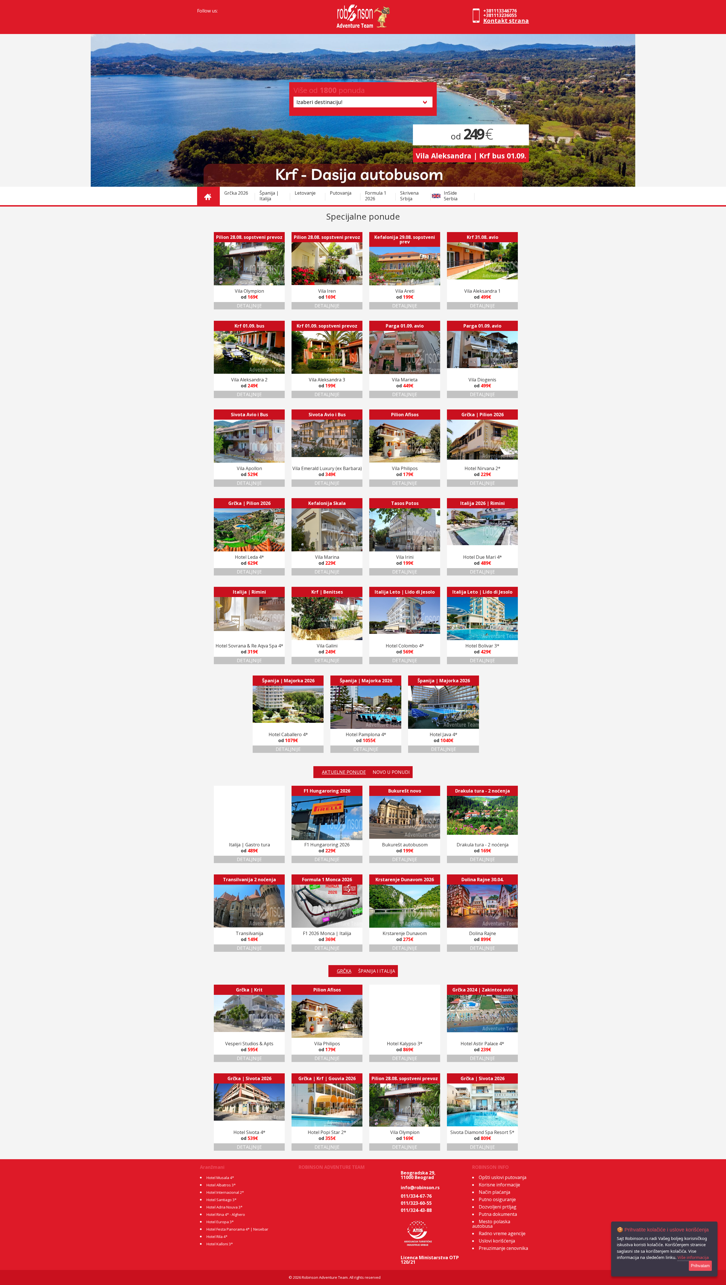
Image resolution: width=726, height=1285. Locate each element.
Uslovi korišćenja (497, 1241)
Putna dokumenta (498, 1214)
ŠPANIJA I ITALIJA (376, 971)
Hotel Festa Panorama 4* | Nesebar (237, 1229)
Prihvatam (700, 1265)
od (471, 136)
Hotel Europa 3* (220, 1221)
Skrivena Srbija (409, 196)
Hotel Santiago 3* (221, 1199)
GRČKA (344, 971)
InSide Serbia (450, 196)
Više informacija (693, 1257)
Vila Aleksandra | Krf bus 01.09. (471, 155)
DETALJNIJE (249, 306)
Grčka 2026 (236, 193)
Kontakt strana (506, 20)
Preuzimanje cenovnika (503, 1248)
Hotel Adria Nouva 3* (224, 1207)
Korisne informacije (499, 1185)
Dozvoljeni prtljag (497, 1207)
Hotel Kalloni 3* (219, 1243)
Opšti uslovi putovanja (502, 1177)
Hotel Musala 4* (220, 1177)
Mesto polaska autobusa (491, 1223)
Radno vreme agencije (502, 1233)
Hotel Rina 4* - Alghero (225, 1214)
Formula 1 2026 (375, 196)
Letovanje (305, 193)
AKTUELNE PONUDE (344, 772)
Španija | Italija (269, 196)
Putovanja (340, 193)
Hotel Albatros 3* (221, 1185)
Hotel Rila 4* (216, 1236)
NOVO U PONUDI (391, 772)
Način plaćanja (494, 1192)
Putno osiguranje (497, 1199)
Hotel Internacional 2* (225, 1192)
